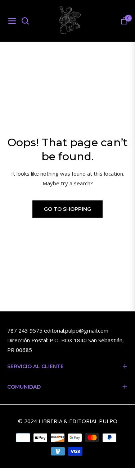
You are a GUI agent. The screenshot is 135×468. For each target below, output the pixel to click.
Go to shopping (67, 209)
